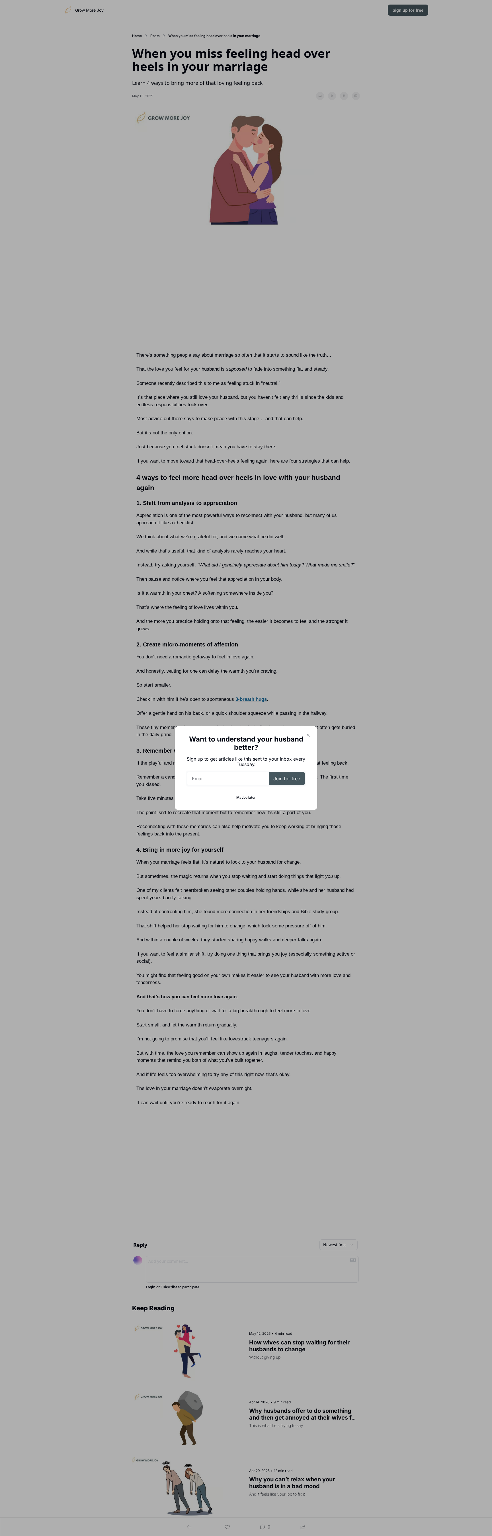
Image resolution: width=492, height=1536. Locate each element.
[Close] (308, 735)
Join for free (286, 778)
